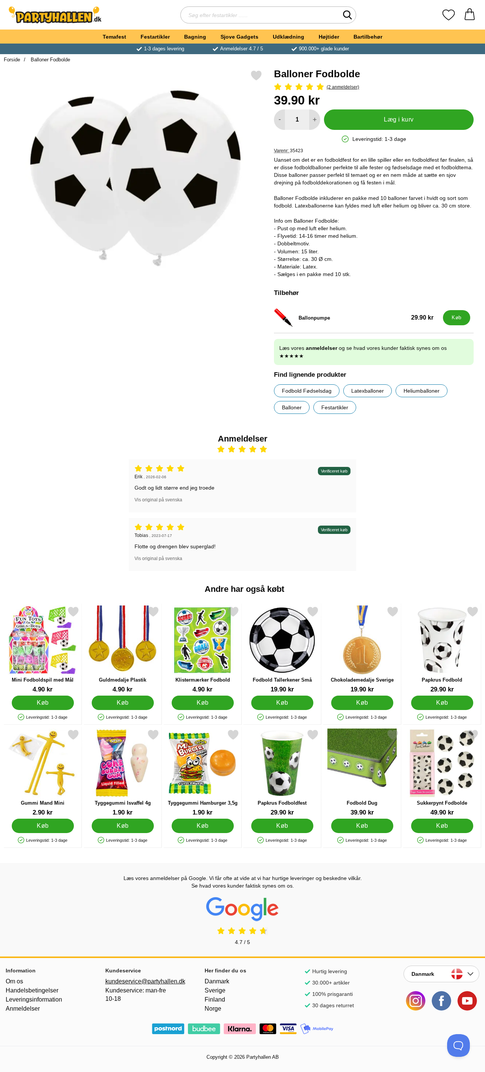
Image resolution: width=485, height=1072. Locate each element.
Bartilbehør (368, 37)
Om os (14, 981)
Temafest (114, 37)
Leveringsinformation (34, 999)
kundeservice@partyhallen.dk (143, 981)
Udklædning (288, 37)
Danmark (217, 981)
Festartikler (155, 37)
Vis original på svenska (158, 500)
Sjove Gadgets (239, 37)
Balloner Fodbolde (49, 59)
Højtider (329, 37)
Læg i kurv (399, 119)
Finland (215, 999)
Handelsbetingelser (32, 990)
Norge (213, 1008)
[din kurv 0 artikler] (469, 15)
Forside (12, 59)
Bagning (195, 37)
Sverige (215, 990)
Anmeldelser (23, 1008)
